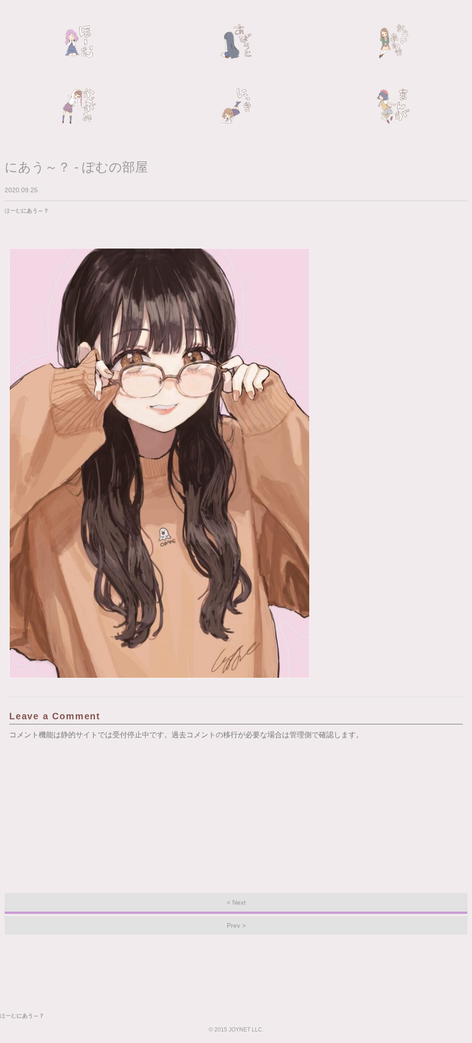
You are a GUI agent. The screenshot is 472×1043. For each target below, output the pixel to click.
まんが (393, 106)
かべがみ (78, 106)
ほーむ (78, 41)
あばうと (236, 41)
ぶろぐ (236, 106)
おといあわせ (393, 41)
